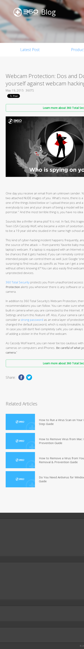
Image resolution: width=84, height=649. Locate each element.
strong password (32, 320)
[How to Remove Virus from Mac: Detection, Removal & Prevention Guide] (20, 441)
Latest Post (30, 49)
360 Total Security (17, 282)
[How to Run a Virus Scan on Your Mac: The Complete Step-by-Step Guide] (20, 422)
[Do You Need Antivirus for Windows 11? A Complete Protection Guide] (20, 479)
